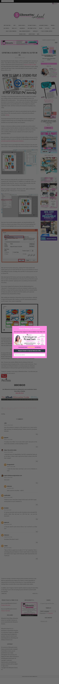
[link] (29, 339)
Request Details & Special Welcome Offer (29, 350)
